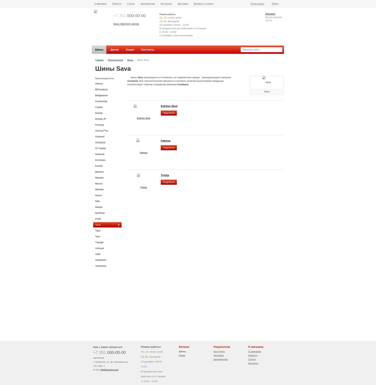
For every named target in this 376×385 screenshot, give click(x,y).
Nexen (98, 195)
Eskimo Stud (169, 106)
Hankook (99, 154)
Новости (116, 4)
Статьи (131, 4)
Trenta (165, 175)
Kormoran (100, 160)
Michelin (99, 189)
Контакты (253, 363)
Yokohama (100, 266)
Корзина (270, 13)
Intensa (165, 140)
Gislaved (99, 136)
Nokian (98, 207)
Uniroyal (99, 248)
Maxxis (98, 183)
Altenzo (99, 83)
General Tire (101, 130)
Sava (97, 224)
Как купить (166, 4)
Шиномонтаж (148, 4)
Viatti (97, 254)
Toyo (97, 236)
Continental (101, 101)
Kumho (99, 166)
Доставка (183, 4)
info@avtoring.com (109, 370)
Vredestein (100, 260)
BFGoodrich (101, 89)
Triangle (99, 242)
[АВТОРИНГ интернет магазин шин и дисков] (95, 12)
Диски (182, 355)
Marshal (99, 171)
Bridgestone (101, 95)
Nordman (100, 213)
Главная (99, 60)
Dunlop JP (100, 119)
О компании (254, 351)
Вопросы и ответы (204, 4)
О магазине (100, 4)
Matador (99, 177)
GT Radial (100, 148)
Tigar (97, 230)
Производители (115, 60)
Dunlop (99, 113)
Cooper (99, 107)
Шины (130, 60)
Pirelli (98, 218)
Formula (99, 124)
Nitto (97, 201)
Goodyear (100, 142)
